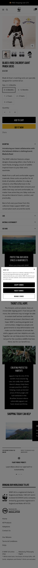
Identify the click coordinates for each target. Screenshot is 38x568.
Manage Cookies (19, 296)
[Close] (34, 269)
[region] (19, 284)
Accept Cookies (19, 285)
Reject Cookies (19, 290)
